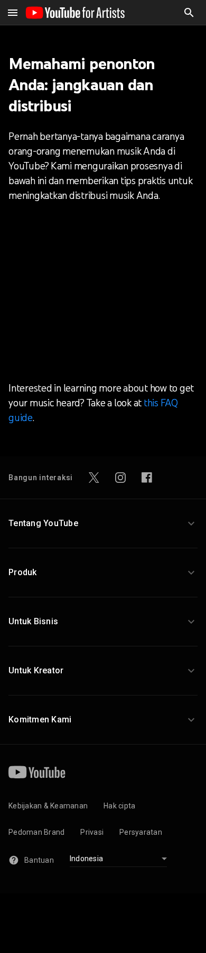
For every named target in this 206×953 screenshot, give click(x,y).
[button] (189, 12)
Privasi (92, 832)
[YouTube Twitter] (94, 477)
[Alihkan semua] (12, 12)
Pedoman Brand (36, 832)
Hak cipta (119, 806)
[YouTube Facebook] (146, 477)
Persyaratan (140, 832)
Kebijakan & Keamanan (48, 806)
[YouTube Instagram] (120, 477)
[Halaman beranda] (75, 12)
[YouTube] (36, 772)
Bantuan (39, 860)
